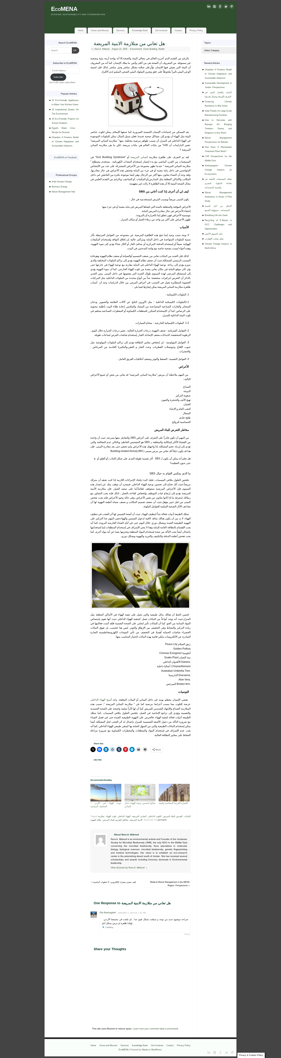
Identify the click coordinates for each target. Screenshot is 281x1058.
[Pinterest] (231, 7)
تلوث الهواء (111, 816)
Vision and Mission (100, 30)
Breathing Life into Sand (216, 215)
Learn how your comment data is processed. (156, 1028)
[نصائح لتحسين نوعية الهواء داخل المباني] (140, 793)
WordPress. (156, 1050)
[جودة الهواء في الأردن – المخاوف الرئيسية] (105, 793)
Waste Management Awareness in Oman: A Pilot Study (218, 196)
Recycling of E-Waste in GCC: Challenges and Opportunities (218, 224)
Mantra (145, 1050)
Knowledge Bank (140, 30)
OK (74, 50)
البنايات (187, 816)
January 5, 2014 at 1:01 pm (132, 913)
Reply (187, 934)
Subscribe (58, 77)
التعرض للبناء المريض (173, 816)
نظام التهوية (95, 820)
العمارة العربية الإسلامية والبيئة (173, 803)
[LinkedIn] (208, 7)
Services (120, 30)
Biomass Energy (59, 186)
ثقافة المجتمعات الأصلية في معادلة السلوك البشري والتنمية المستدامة (218, 183)
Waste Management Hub (63, 191)
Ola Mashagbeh (108, 912)
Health (161, 49)
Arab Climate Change (62, 181)
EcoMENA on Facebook (65, 157)
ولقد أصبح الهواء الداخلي (103, 699)
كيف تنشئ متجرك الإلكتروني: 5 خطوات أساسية (113, 882)
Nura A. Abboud (102, 49)
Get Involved (161, 30)
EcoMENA (64, 9)
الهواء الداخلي (124, 816)
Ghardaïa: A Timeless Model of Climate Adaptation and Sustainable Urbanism (65, 141)
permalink (162, 820)
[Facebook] (220, 7)
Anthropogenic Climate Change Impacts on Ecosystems (218, 169)
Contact (178, 30)
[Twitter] (225, 7)
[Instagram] (214, 7)
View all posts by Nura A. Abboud (129, 867)
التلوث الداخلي (154, 816)
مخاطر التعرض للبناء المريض (115, 820)
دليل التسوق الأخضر (214, 234)
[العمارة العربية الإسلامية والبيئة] (174, 793)
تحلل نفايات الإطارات (214, 239)
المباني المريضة (139, 157)
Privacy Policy (196, 30)
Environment (136, 49)
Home (80, 30)
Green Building (150, 49)
